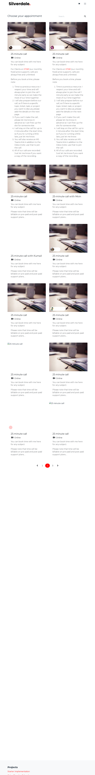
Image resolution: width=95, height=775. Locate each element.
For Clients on (17, 69)
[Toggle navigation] (85, 3)
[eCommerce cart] (79, 3)
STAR (26, 69)
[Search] (85, 16)
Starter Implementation (19, 771)
